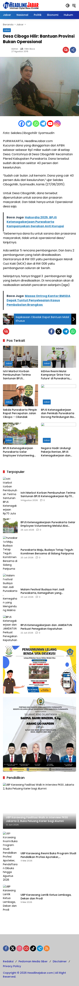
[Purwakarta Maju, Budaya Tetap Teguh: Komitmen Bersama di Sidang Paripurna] (10, 553)
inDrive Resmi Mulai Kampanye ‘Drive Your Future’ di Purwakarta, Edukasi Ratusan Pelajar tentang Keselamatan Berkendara (57, 375)
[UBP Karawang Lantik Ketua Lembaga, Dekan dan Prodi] (10, 898)
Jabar (7, 30)
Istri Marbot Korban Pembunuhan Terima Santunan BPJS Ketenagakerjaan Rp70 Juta (18, 375)
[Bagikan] (73, 50)
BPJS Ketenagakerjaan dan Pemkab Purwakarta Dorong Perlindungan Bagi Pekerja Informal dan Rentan (58, 413)
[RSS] (47, 948)
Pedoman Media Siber (33, 961)
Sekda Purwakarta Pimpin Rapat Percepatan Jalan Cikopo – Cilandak (20, 413)
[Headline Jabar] (21, 5)
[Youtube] (50, 123)
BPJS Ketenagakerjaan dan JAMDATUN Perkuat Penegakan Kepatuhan (46, 627)
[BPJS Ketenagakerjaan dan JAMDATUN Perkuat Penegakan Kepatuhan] (10, 628)
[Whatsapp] (36, 123)
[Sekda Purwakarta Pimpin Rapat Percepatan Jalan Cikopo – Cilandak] (20, 395)
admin (14, 49)
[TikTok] (33, 948)
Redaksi (8, 961)
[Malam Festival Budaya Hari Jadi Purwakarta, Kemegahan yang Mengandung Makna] (10, 593)
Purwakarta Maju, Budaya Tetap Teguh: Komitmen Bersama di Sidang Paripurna (47, 551)
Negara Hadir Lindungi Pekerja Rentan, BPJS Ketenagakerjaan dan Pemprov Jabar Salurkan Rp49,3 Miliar (57, 451)
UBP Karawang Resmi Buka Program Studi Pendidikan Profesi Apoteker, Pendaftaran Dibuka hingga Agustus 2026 (48, 855)
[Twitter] (29, 123)
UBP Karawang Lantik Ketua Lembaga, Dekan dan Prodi (46, 896)
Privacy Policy (12, 966)
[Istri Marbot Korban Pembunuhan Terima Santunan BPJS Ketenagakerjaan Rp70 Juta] (20, 357)
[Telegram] (43, 123)
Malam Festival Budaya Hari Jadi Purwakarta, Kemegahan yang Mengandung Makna (42, 591)
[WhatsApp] (73, 331)
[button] (67, 5)
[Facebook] (21, 123)
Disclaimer (60, 961)
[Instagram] (57, 123)
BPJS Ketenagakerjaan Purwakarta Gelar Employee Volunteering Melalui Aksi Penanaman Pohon (19, 451)
